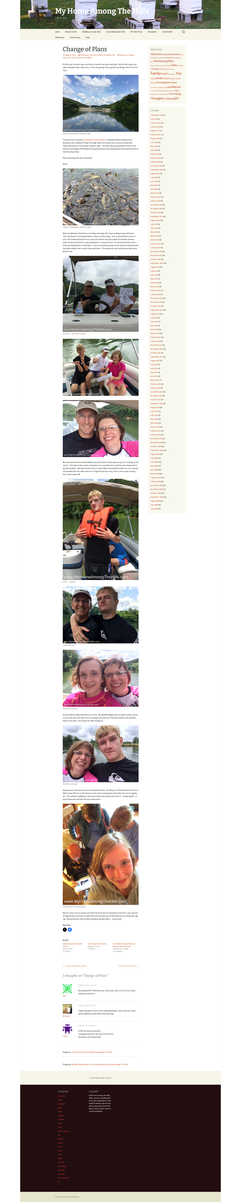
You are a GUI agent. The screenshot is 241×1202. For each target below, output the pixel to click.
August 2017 (155, 131)
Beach (179, 58)
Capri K (65, 1036)
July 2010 (154, 411)
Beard (152, 61)
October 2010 (156, 399)
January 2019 (155, 127)
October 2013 (156, 259)
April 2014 (154, 236)
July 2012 (154, 318)
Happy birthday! (175, 78)
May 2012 (154, 325)
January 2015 (155, 201)
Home (57, 32)
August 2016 (155, 138)
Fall (173, 69)
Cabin (173, 65)
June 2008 (154, 509)
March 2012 (155, 333)
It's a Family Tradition (157, 87)
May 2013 (154, 279)
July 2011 (154, 364)
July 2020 (154, 119)
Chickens (162, 69)
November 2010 (156, 396)
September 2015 (157, 169)
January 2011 (155, 388)
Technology (175, 93)
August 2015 (155, 173)
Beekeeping (161, 61)
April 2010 (154, 423)
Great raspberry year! (75, 965)
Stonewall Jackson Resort (95, 139)
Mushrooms (59, 37)
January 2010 (155, 435)
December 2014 (156, 205)
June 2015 (154, 181)
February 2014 (156, 244)
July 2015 (154, 177)
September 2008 (157, 497)
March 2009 (155, 474)
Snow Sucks (169, 91)
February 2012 (156, 337)
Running (61, 1162)
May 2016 (154, 146)
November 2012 (156, 302)
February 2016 (156, 158)
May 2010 (154, 419)
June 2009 (154, 462)
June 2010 (154, 415)
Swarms (157, 94)
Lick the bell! (167, 32)
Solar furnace (75, 37)
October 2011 (156, 353)
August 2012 (155, 314)
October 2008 (156, 493)
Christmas (168, 69)
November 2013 (156, 255)
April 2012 (154, 329)
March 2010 (155, 427)
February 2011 (156, 384)
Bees (171, 61)
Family (99, 55)
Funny (153, 78)
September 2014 (157, 216)
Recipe (159, 91)
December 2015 (156, 166)
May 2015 (154, 185)
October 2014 (156, 212)
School (163, 91)
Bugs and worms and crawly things (160, 65)
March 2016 (155, 154)
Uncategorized (63, 1178)
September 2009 (157, 450)
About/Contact (71, 32)
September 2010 (157, 403)
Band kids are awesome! (158, 58)
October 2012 (156, 306)
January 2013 (155, 294)
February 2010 (156, 431)
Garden (159, 78)
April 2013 (154, 283)
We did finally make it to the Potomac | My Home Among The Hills (100, 1064)
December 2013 (156, 251)
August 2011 (155, 360)
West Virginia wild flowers (97, 944)
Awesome (93, 55)
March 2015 (155, 193)
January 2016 (155, 162)
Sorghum (176, 90)
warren (67, 1016)
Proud (155, 91)
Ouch (152, 91)
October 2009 (156, 446)
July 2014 (154, 224)
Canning (154, 69)
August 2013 (155, 267)
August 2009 (155, 454)
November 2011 (156, 349)
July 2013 (154, 271)
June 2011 (154, 368)
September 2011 (157, 357)
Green (167, 78)
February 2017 (156, 134)
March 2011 (155, 380)
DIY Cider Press (136, 32)
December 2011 (156, 345)
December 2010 (156, 392)
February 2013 (156, 290)
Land (168, 87)
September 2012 (157, 310)
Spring (152, 94)
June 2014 (154, 228)
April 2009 (154, 470)
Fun (104, 55)
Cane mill (180, 65)
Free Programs (172, 74)
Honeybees (152, 32)
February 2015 (156, 197)
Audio (165, 54)
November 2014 (156, 208)
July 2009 (154, 458)
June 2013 (154, 275)
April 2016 (154, 150)
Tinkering (169, 98)
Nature (109, 55)
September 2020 (157, 115)
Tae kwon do (164, 94)
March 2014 (155, 240)
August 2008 (155, 501)
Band (181, 54)
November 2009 (156, 442)
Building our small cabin (91, 32)
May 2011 (154, 372)
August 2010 (155, 407)
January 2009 (155, 481)
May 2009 (154, 466)
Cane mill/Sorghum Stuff (115, 32)
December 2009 (156, 438)
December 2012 (156, 298)
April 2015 (154, 189)
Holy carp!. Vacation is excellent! (80, 57)
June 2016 (154, 142)
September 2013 (157, 263)
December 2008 (156, 485)
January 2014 (155, 247)
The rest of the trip (128, 965)
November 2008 (156, 489)
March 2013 (155, 286)
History (153, 83)
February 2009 (156, 477)
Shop (88, 37)
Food (164, 73)
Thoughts (157, 98)
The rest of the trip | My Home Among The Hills (92, 1052)
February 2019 (156, 123)
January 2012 (155, 341)
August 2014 (155, 220)
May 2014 (154, 232)
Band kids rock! (172, 57)
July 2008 (154, 505)
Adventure (84, 55)
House (173, 82)
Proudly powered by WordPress (67, 1197)
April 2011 (154, 376)
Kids (164, 87)
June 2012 (154, 321)
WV (113, 55)
